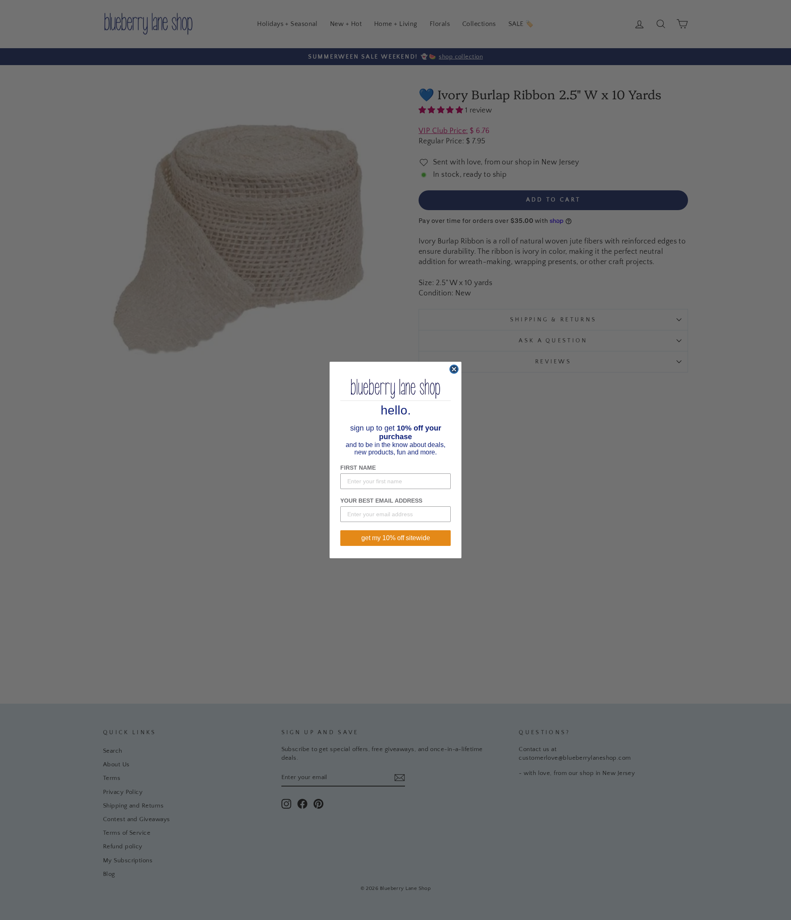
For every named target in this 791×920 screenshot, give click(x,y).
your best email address (381, 500)
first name (358, 467)
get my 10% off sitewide (395, 537)
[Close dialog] (454, 369)
